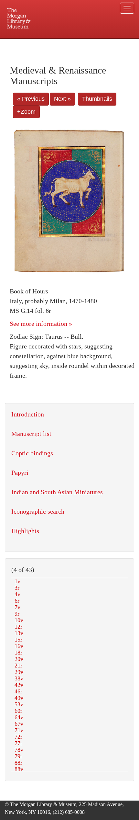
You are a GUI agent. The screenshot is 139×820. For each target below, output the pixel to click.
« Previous (31, 99)
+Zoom (26, 111)
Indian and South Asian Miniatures (57, 491)
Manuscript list (31, 433)
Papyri (19, 472)
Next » (62, 99)
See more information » (41, 323)
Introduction (27, 414)
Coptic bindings (32, 453)
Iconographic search (37, 511)
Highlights (25, 530)
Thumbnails (97, 99)
